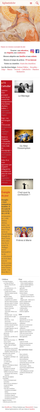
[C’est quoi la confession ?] (24, 184)
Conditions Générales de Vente (26, 373)
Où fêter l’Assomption (23, 147)
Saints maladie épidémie (27, 284)
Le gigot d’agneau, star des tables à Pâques (12, 329)
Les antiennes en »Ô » (10, 288)
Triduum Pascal (9, 306)
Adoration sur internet (9, 368)
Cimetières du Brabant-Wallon (10, 391)
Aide (20, 315)
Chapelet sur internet (9, 370)
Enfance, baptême (24, 311)
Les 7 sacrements (7, 355)
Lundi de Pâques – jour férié (12, 331)
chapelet (10, 53)
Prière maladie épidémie (27, 283)
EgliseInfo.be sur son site (26, 320)
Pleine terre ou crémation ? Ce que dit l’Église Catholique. (10, 385)
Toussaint (6, 346)
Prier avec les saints (25, 305)
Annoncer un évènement (26, 325)
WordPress (8, 407)
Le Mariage (23, 96)
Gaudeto (32, 409)
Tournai (17, 69)
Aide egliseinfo (23, 336)
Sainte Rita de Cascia (26, 306)
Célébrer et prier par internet (11, 371)
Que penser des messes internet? (11, 374)
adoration (24, 50)
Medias (21, 340)
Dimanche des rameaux (11, 305)
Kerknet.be (21, 72)
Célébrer (5, 279)
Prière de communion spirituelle (25, 287)
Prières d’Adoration (24, 303)
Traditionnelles (23, 308)
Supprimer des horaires (26, 331)
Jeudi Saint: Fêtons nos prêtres (11, 312)
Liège (3, 69)
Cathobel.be (26, 69)
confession (21, 53)
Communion (7, 360)
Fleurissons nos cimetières (12, 348)
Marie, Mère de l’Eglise (10, 345)
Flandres (36, 69)
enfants (34, 56)
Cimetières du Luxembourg (12, 397)
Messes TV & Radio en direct (10, 365)
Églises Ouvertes (7, 400)
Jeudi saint (7, 310)
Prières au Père (23, 290)
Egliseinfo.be (8, 3)
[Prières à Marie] (24, 232)
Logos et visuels (24, 341)
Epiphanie (7, 295)
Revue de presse (24, 359)
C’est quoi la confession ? (24, 193)
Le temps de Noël (8, 290)
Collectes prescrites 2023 (9, 402)
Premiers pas (23, 318)
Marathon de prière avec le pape (27, 297)
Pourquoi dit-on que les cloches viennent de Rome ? (12, 324)
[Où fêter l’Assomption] (24, 137)
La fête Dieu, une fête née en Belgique (11, 337)
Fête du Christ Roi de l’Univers (10, 285)
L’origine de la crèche (10, 291)
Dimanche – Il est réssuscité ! (9, 320)
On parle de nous (24, 356)
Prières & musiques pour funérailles (10, 381)
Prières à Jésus (24, 291)
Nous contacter (24, 354)
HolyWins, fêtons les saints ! (12, 351)
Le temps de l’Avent (9, 283)
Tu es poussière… (9, 298)
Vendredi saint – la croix (11, 315)
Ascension (6, 333)
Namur (9, 69)
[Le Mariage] (24, 87)
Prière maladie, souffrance (26, 281)
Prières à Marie (23, 240)
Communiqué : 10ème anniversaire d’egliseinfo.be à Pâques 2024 (27, 367)
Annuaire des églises (8, 377)
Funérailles (5, 378)
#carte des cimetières (28, 64)
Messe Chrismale (9, 308)
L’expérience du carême (11, 300)
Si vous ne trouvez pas (25, 335)
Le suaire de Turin (9, 326)
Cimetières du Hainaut (10, 393)
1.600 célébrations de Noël (26, 371)
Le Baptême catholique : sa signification (11, 357)
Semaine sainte (8, 296)
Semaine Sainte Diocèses (11, 301)
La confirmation (8, 361)
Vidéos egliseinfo (24, 357)
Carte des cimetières (9, 388)
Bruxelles (33, 67)
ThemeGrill (29, 407)
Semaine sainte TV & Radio (12, 303)
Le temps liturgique (8, 281)
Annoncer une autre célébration (25, 322)
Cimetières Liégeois (10, 395)
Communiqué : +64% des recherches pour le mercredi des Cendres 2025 (27, 362)
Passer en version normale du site (13, 47)
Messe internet (7, 366)
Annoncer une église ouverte (27, 330)
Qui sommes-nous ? (25, 351)
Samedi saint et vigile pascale (10, 317)
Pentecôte (6, 335)
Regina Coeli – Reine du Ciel (28, 300)
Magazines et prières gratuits (25, 345)
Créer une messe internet (26, 333)
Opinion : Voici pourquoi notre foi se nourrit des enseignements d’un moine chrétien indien (7, 99)
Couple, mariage (24, 310)
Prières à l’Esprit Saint (25, 301)
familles (23, 56)
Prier (20, 279)
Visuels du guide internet (26, 343)
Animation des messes (9, 353)
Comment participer (25, 316)
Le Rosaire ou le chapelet (27, 295)
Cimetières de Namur (10, 398)
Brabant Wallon (22, 67)
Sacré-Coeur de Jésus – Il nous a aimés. (10, 340)
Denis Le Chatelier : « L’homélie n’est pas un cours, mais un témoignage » (6, 143)
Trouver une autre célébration (24, 327)
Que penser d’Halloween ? (11, 350)
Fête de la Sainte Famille (11, 293)
